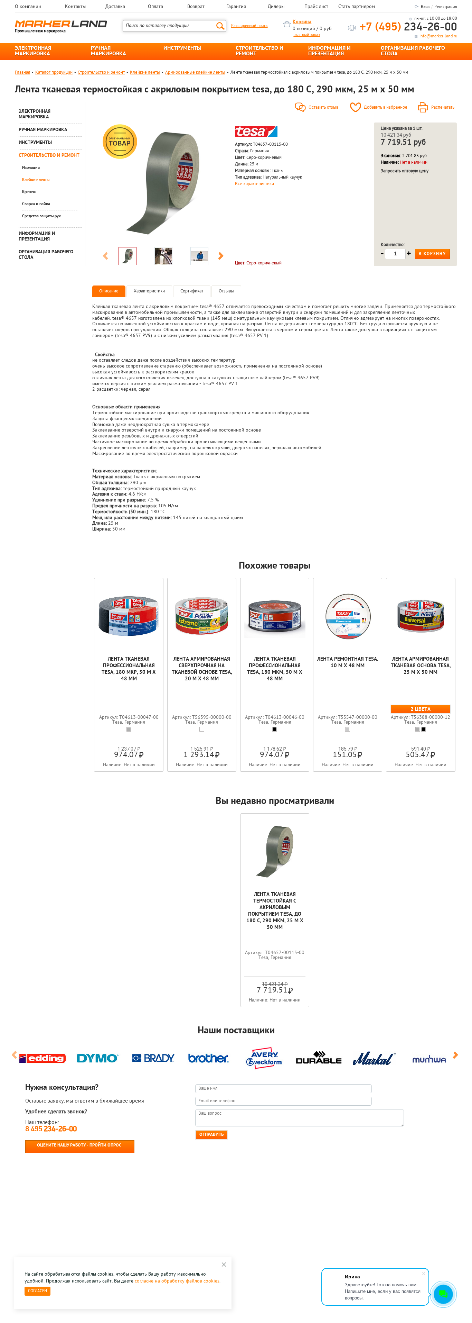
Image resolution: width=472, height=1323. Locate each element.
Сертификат (191, 291)
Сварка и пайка (36, 204)
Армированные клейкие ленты (195, 72)
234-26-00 (408, 27)
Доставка (115, 6)
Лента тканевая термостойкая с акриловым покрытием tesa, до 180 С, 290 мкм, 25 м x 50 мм (274, 911)
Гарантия (236, 6)
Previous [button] (105, 257)
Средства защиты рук (41, 216)
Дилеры (276, 6)
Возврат (196, 6)
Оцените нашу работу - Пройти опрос (79, 1145)
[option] (163, 183)
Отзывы (226, 291)
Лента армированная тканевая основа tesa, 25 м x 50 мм (421, 666)
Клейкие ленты (145, 72)
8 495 (51, 1129)
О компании (28, 6)
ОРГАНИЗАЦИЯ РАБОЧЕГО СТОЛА (413, 51)
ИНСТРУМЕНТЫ (182, 48)
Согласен (37, 1291)
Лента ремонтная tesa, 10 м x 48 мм (347, 662)
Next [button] (221, 257)
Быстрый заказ (306, 35)
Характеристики (149, 291)
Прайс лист (316, 6)
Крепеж (29, 192)
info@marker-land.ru (438, 36)
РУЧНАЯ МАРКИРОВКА (108, 51)
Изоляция (31, 168)
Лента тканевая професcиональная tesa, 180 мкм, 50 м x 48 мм (274, 669)
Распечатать (442, 107)
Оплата (155, 6)
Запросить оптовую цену (404, 171)
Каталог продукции (54, 72)
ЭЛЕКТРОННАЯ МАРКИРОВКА (33, 51)
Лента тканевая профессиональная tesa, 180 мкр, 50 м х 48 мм (129, 669)
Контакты (75, 6)
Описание (109, 291)
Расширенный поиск (249, 26)
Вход (425, 7)
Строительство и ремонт (101, 72)
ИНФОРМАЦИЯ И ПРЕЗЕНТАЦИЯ (329, 51)
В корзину (432, 254)
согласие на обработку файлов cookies (177, 1281)
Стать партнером (356, 6)
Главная (22, 72)
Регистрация (445, 7)
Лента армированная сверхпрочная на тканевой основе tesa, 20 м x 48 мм (202, 669)
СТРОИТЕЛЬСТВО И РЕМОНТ (259, 51)
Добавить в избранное (385, 107)
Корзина (302, 22)
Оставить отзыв (323, 107)
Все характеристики (254, 184)
